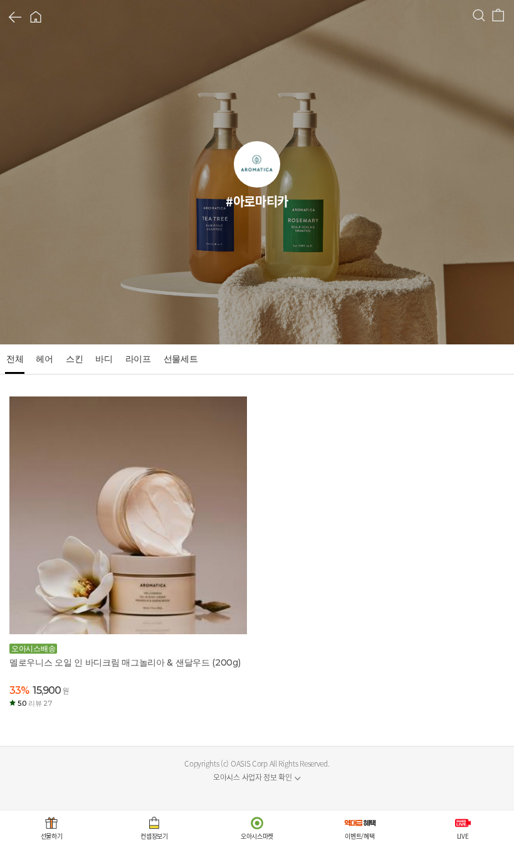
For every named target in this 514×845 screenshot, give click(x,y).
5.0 (34, 703)
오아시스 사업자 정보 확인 (252, 777)
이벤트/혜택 (359, 836)
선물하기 (52, 836)
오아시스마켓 (257, 836)
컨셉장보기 (154, 836)
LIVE (463, 836)
